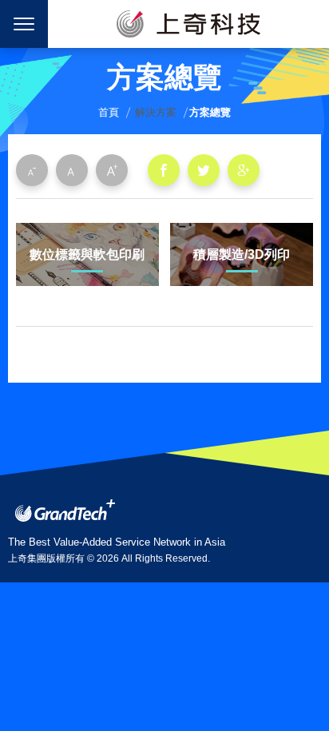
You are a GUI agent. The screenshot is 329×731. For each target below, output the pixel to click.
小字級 (32, 170)
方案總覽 (210, 112)
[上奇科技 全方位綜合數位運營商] (188, 24)
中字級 (72, 170)
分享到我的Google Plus (244, 170)
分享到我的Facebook (164, 170)
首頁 (108, 112)
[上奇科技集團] (65, 510)
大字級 (112, 170)
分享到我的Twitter (204, 170)
